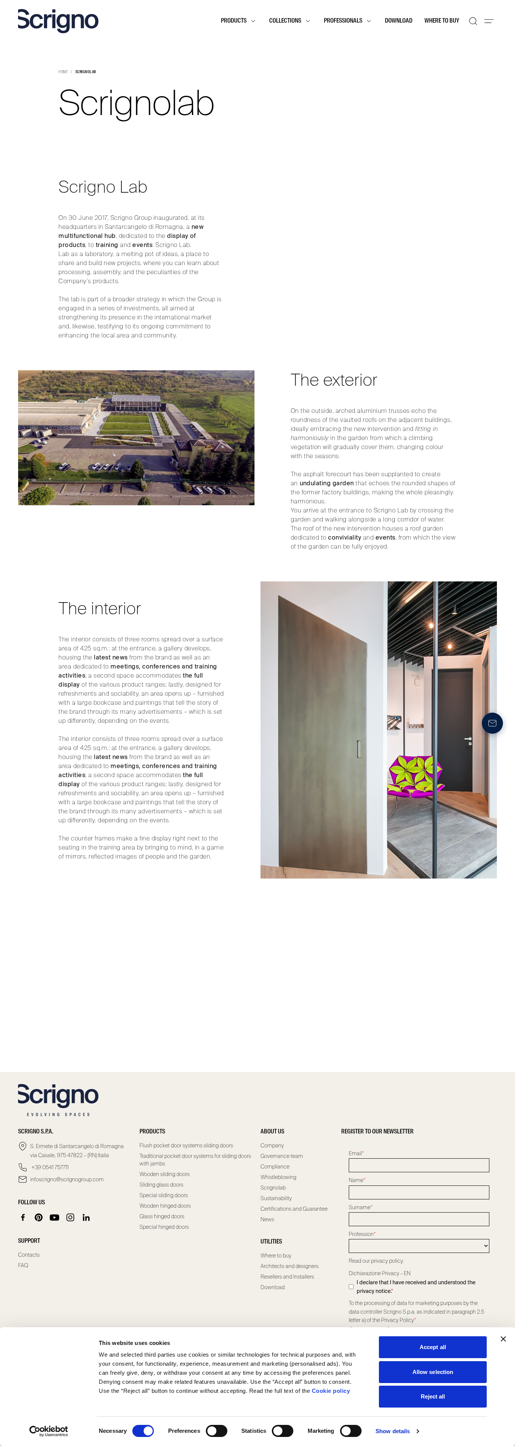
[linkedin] (86, 1217)
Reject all (433, 1396)
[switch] (216, 1431)
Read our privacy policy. (376, 1260)
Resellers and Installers (287, 1276)
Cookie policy (331, 1391)
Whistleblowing (278, 1177)
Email (356, 1153)
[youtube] (55, 1217)
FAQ (23, 1265)
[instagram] (70, 1217)
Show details (393, 1431)
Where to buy (442, 21)
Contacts (29, 1254)
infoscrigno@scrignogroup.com (67, 1179)
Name (357, 1180)
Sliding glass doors (161, 1184)
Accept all (433, 1347)
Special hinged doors (164, 1227)
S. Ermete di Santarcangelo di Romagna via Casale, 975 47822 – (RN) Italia (77, 1151)
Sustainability (276, 1198)
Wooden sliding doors (164, 1174)
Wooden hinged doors (165, 1205)
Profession (362, 1234)
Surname (361, 1207)
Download (398, 21)
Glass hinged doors (161, 1216)
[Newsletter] (492, 723)
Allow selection (433, 1372)
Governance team (282, 1156)
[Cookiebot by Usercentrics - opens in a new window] (49, 1431)
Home (63, 72)
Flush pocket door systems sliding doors (186, 1145)
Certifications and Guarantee (294, 1208)
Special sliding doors (163, 1195)
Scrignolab (273, 1187)
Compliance (275, 1166)
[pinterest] (39, 1217)
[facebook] (23, 1217)
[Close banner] (503, 1339)
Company (272, 1145)
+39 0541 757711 (49, 1167)
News (267, 1219)
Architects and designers (290, 1266)
